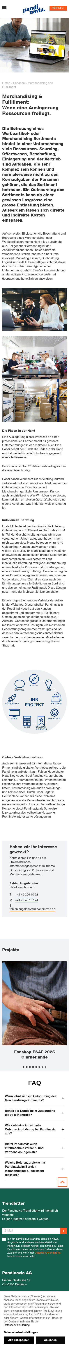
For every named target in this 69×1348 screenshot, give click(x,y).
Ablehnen (50, 1340)
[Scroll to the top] (62, 1182)
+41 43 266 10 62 (26, 894)
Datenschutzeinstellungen (21, 1332)
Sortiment (58, 8)
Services (19, 83)
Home (6, 83)
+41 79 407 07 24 (26, 900)
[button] (23, 1067)
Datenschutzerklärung (48, 1253)
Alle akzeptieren (18, 1340)
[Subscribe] (63, 1231)
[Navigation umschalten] (4, 7)
